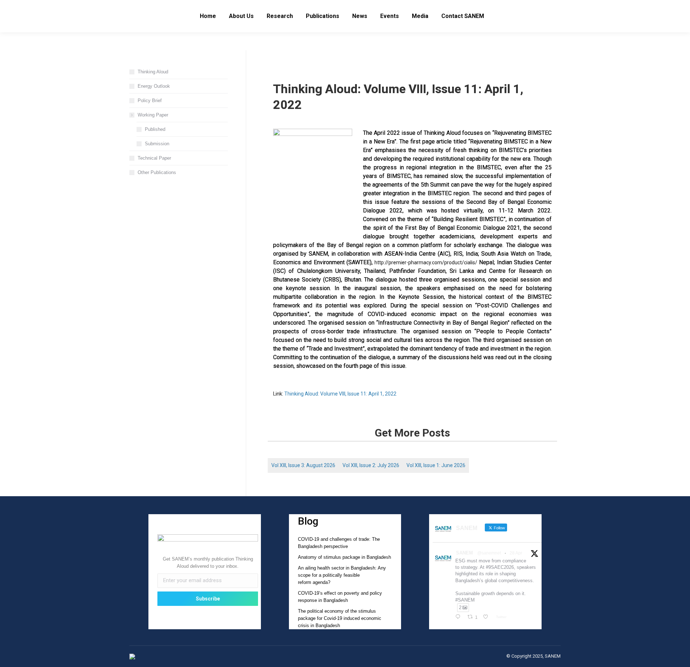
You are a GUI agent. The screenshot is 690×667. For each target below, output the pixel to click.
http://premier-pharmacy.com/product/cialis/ (425, 262)
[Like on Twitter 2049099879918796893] (487, 617)
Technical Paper (154, 158)
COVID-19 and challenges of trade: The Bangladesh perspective (339, 542)
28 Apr (516, 553)
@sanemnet (489, 553)
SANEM (464, 553)
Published (155, 129)
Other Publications (157, 172)
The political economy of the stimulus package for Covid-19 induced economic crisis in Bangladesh (339, 618)
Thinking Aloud (153, 71)
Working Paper (153, 115)
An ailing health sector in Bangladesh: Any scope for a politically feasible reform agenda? (342, 575)
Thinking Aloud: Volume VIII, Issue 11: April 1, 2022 (340, 394)
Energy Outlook (154, 86)
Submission (157, 143)
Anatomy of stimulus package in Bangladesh (344, 557)
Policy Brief (150, 100)
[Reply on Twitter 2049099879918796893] (459, 617)
